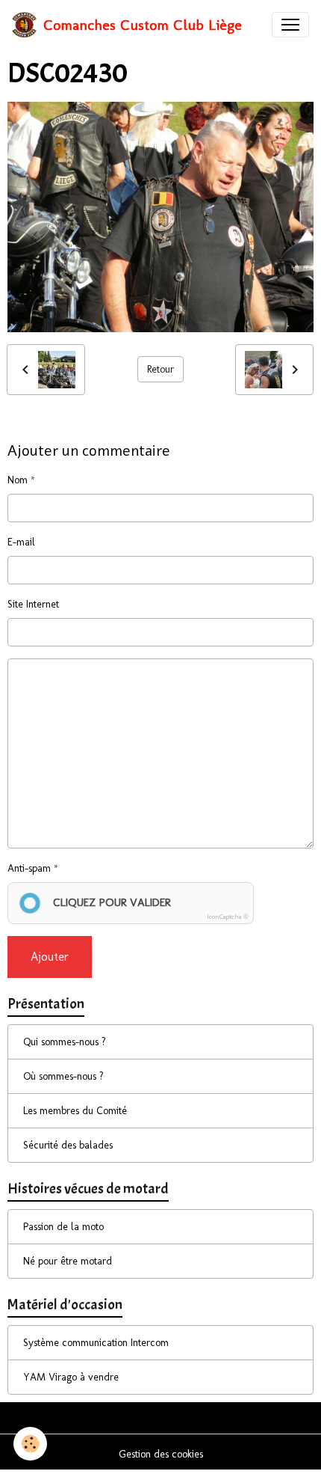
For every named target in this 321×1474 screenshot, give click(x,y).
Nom (17, 480)
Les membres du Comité (75, 1110)
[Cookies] (30, 1444)
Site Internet (33, 604)
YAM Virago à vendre (71, 1377)
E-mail (21, 542)
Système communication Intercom (96, 1342)
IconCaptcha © (228, 916)
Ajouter (50, 956)
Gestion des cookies (161, 1454)
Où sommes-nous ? (63, 1076)
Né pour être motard (67, 1261)
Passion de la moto (63, 1226)
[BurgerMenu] (290, 24)
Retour (160, 369)
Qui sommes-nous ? (64, 1042)
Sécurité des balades (68, 1145)
